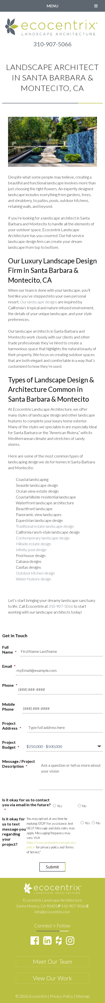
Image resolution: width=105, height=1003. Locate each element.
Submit (52, 867)
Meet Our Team (52, 961)
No (84, 806)
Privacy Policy (61, 996)
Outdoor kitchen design (35, 573)
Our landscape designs (38, 301)
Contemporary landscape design (43, 538)
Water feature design (33, 578)
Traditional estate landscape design (45, 526)
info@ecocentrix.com (52, 911)
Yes (59, 806)
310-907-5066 (52, 44)
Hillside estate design (33, 543)
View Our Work (52, 978)
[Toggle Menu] (96, 6)
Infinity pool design (31, 549)
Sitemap (83, 996)
